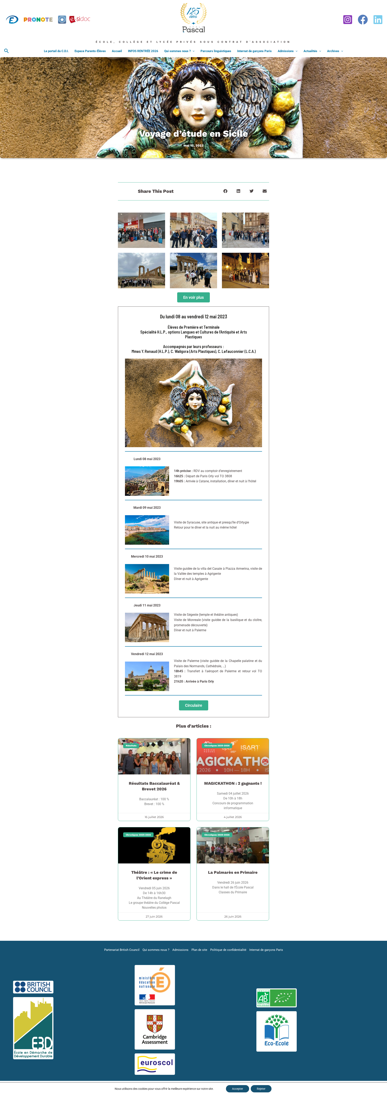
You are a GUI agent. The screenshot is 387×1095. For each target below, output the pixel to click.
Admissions (286, 51)
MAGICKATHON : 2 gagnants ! (233, 783)
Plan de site (199, 950)
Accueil (117, 51)
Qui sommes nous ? (177, 51)
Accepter (237, 1088)
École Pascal (188, 34)
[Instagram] (348, 20)
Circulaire (193, 705)
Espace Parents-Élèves (90, 51)
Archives (333, 51)
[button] (6, 51)
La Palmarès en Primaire (233, 872)
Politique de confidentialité (228, 950)
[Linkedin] (378, 20)
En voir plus (193, 297)
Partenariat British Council (121, 950)
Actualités (310, 51)
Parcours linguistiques (216, 51)
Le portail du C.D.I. (56, 51)
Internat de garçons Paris (254, 51)
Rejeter (261, 1088)
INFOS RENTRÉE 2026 (143, 51)
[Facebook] (363, 20)
